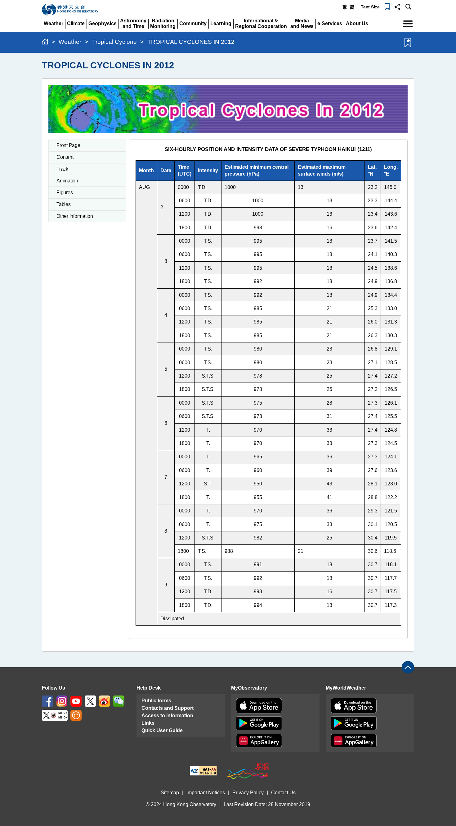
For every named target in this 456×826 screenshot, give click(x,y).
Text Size (370, 6)
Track (62, 169)
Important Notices (205, 792)
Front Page (68, 145)
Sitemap (170, 792)
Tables (63, 204)
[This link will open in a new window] (47, 701)
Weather (70, 42)
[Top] (408, 667)
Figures (64, 192)
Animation (67, 180)
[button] (397, 6)
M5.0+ (62, 713)
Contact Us (283, 792)
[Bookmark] (387, 6)
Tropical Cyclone (114, 42)
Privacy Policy (248, 792)
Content (64, 157)
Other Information (74, 216)
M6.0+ (62, 717)
